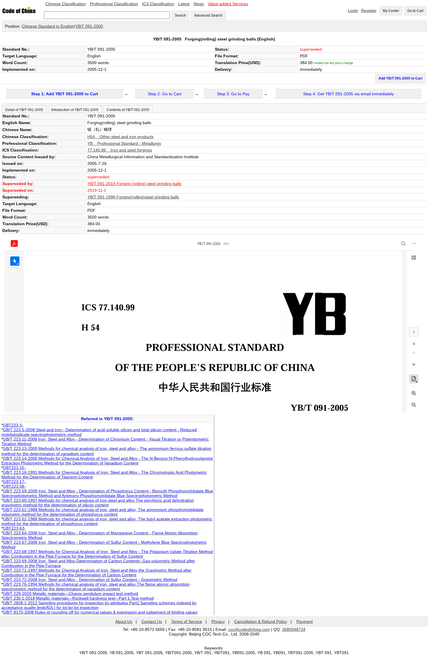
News (199, 3)
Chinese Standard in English (48, 26)
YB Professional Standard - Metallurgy (124, 143)
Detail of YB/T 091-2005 (24, 110)
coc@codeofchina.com (249, 629)
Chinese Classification (65, 3)
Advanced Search (208, 15)
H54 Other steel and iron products (120, 136)
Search (180, 15)
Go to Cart (415, 11)
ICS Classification (158, 3)
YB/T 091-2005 (89, 26)
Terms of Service (186, 621)
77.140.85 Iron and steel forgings (119, 150)
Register (368, 10)
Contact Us (152, 621)
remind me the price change (333, 63)
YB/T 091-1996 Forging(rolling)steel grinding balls (133, 197)
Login (353, 10)
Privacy (218, 621)
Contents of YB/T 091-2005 (128, 110)
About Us (123, 621)
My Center (391, 11)
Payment (304, 621)
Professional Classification (114, 3)
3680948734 (293, 629)
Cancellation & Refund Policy (260, 621)
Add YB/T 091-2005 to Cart (400, 78)
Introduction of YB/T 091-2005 (74, 110)
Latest (184, 3)
